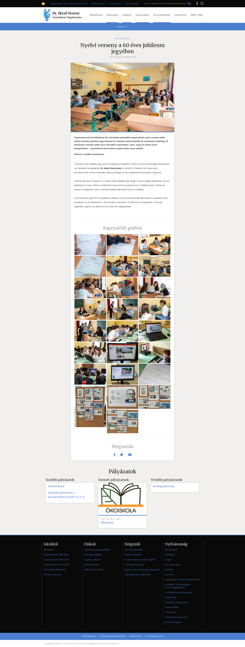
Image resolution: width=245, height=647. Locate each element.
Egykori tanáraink (133, 554)
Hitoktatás (170, 612)
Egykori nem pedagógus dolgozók (142, 569)
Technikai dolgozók (134, 564)
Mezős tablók (171, 607)
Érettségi (197, 15)
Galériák (169, 569)
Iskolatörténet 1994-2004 (56, 559)
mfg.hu (121, 27)
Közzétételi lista (154, 636)
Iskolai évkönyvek (52, 574)
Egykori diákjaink (92, 559)
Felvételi (181, 15)
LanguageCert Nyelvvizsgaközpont (182, 579)
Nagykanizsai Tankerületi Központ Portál (68, 3)
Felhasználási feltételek (113, 636)
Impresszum (135, 636)
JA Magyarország (163, 486)
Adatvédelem (89, 636)
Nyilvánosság (161, 15)
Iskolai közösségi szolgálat (97, 549)
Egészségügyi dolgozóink (137, 574)
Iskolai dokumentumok (176, 617)
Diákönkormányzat (93, 569)
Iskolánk (112, 15)
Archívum (170, 574)
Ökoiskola (107, 522)
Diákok (126, 15)
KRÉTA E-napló (98, 3)
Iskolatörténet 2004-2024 (56, 564)
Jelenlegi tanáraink (134, 549)
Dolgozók (142, 15)
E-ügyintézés (115, 3)
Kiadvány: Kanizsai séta (176, 602)
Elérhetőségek (131, 3)
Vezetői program (173, 622)
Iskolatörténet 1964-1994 (56, 554)
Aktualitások (122, 38)
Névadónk (49, 549)
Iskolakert (170, 554)
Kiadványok (170, 597)
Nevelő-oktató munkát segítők (140, 559)
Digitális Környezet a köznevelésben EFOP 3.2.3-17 (66, 495)
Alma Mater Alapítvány (55, 569)
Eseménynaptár (173, 564)
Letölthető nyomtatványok (178, 592)
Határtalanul (56, 486)
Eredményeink (91, 564)
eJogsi (168, 559)
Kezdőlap (96, 15)
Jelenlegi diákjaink (93, 554)
